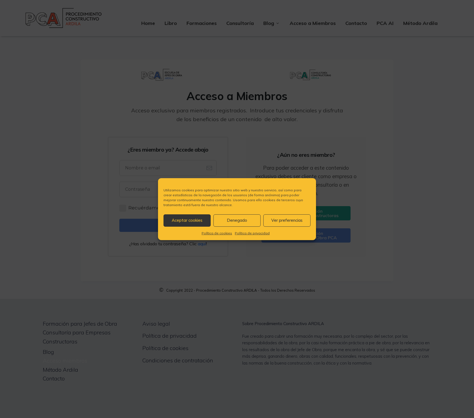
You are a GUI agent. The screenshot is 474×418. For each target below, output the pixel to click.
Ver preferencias (287, 220)
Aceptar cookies (187, 220)
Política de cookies (217, 233)
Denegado (237, 220)
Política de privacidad (252, 233)
